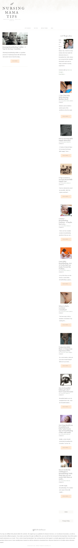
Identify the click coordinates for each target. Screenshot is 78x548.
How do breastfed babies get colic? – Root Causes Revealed (66, 390)
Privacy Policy (66, 521)
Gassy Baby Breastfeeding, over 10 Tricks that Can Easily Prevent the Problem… (65, 265)
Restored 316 (48, 545)
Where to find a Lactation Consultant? (64, 308)
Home (66, 512)
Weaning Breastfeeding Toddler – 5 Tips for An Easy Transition (14, 48)
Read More (15, 60)
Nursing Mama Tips (13, 12)
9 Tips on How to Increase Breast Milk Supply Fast (65, 179)
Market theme (39, 545)
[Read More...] (66, 116)
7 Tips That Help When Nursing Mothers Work (64, 97)
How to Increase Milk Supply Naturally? (66, 139)
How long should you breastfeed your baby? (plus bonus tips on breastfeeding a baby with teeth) (66, 428)
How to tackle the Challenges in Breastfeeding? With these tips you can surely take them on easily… (65, 474)
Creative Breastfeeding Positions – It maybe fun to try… (65, 221)
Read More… (62, 74)
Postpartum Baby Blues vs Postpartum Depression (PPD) (65, 349)
